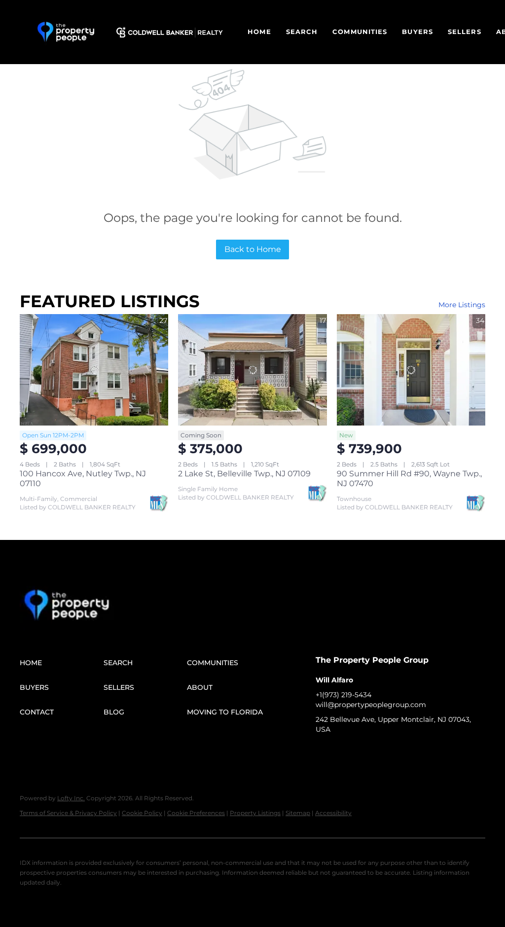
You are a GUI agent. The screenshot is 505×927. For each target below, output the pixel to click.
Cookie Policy (142, 813)
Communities (359, 32)
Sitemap (298, 813)
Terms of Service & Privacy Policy (68, 813)
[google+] (382, 751)
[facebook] (323, 751)
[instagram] (362, 751)
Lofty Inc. (71, 798)
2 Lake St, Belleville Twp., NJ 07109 (244, 473)
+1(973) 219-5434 (343, 694)
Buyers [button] (417, 32)
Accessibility (333, 813)
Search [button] (302, 32)
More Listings (461, 304)
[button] (66, 32)
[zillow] (342, 751)
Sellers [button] (464, 32)
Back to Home (252, 249)
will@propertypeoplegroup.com (371, 704)
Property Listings (255, 813)
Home (259, 32)
